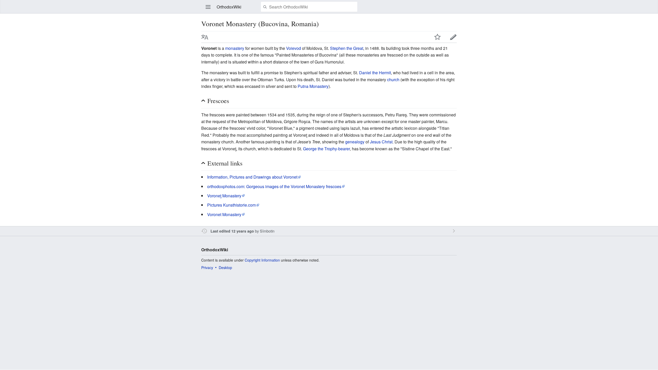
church (393, 79)
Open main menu (208, 7)
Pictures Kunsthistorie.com (231, 205)
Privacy (207, 267)
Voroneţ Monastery (224, 196)
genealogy (354, 142)
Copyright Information (262, 260)
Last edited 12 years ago (232, 231)
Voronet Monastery (224, 214)
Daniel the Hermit (375, 73)
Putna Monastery (313, 86)
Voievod (293, 48)
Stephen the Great (346, 48)
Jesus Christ (381, 142)
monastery (234, 48)
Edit (453, 37)
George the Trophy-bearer (326, 149)
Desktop (225, 267)
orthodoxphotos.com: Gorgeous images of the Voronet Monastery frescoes (274, 186)
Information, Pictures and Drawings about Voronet (252, 177)
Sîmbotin (267, 231)
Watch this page (437, 37)
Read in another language (205, 37)
